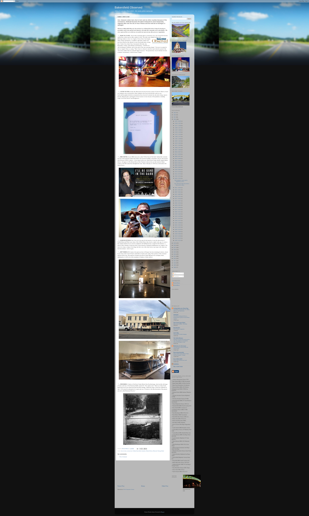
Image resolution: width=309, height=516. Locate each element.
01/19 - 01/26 (178, 236)
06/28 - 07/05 (178, 178)
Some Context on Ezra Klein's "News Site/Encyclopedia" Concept (181, 354)
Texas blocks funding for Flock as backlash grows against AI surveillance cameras (181, 317)
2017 (175, 247)
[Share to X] (143, 449)
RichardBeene (176, 285)
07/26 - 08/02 (178, 169)
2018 (175, 245)
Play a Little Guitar (178, 366)
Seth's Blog (176, 333)
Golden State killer (137, 451)
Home (143, 486)
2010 (175, 263)
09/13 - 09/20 (178, 154)
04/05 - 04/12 (178, 211)
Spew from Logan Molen (179, 322)
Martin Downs (149, 451)
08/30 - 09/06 (178, 158)
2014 (175, 254)
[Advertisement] (143, 473)
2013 (175, 256)
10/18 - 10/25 (178, 143)
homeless (144, 451)
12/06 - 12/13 (178, 127)
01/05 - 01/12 (178, 240)
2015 (175, 252)
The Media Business (178, 338)
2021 (175, 117)
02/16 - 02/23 (178, 227)
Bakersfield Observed (128, 7)
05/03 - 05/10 (178, 203)
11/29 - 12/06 (178, 130)
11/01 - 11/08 (178, 138)
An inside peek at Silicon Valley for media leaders (180, 347)
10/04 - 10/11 (178, 147)
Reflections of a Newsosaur (179, 346)
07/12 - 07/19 (178, 174)
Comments (176, 276)
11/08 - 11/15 (178, 136)
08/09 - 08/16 (178, 165)
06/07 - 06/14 (178, 192)
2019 (175, 243)
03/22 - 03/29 (178, 216)
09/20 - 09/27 (178, 152)
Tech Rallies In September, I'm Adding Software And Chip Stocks (181, 310)
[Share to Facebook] (145, 449)
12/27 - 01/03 (178, 121)
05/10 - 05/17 (178, 201)
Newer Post (120, 486)
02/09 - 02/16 (178, 229)
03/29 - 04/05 (178, 214)
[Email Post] (137, 448)
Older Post (165, 486)
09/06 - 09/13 (178, 156)
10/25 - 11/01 (178, 141)
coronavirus (129, 451)
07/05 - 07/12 (178, 176)
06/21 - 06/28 (178, 187)
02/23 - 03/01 (178, 225)
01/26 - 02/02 (178, 233)
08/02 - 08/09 (178, 167)
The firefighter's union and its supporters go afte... (181, 180)
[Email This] (140, 449)
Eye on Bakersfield (177, 359)
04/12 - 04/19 (178, 209)
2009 (175, 265)
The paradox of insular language (180, 334)
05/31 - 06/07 (178, 194)
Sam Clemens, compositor (178, 329)
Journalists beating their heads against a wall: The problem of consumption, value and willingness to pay (181, 341)
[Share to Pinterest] (146, 449)
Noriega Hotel (161, 451)
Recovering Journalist (178, 352)
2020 (175, 119)
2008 (175, 267)
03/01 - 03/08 (178, 223)
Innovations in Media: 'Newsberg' (180, 324)
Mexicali (155, 451)
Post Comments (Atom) (129, 489)
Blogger (162, 512)
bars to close (123, 451)
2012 (175, 258)
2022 (175, 114)
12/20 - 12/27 (178, 123)
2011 (175, 260)
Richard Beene (176, 283)
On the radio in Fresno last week (180, 360)
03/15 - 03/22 (178, 218)
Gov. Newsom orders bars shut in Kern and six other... (182, 184)
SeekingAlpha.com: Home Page (180, 308)
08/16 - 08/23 (178, 163)
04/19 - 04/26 (178, 207)
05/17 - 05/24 (178, 198)
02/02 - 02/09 (178, 231)
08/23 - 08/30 (178, 160)
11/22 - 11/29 (178, 132)
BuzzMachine (176, 328)
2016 (175, 249)
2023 (175, 112)
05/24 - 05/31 (178, 196)
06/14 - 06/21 (178, 190)
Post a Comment (123, 456)
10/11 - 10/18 (178, 145)
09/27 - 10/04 (178, 149)
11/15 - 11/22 (178, 134)
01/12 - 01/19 (178, 238)
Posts (175, 273)
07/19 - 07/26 (178, 171)
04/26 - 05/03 (178, 205)
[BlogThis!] (142, 449)
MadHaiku (176, 364)
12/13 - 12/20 (178, 125)
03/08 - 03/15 (178, 220)
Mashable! (176, 315)
